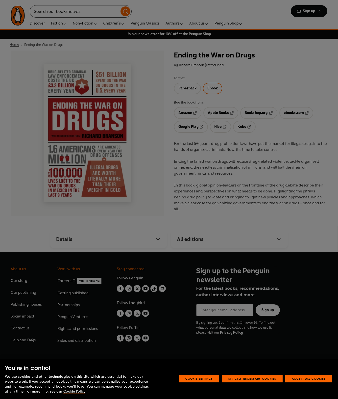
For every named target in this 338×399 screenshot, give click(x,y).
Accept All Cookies (309, 378)
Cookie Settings (199, 378)
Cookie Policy (74, 391)
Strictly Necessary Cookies (252, 378)
